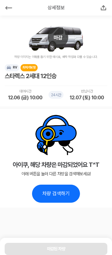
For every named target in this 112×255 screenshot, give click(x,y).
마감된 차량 (56, 248)
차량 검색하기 (56, 193)
